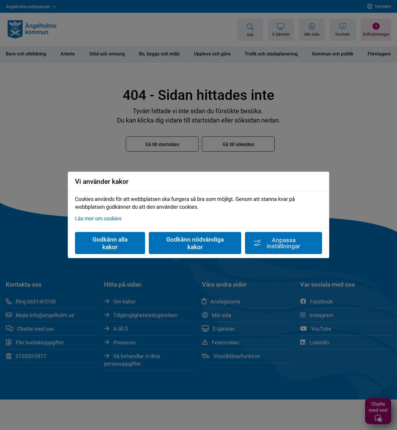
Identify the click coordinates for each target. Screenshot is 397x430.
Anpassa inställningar (283, 243)
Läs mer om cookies (98, 218)
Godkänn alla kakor (110, 243)
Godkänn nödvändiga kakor (195, 243)
